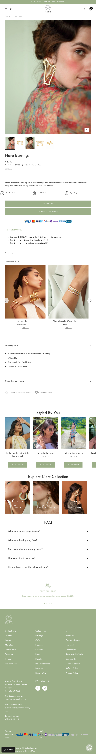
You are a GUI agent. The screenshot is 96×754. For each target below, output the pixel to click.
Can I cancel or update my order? (25, 549)
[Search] (11, 9)
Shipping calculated (23, 165)
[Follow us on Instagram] (44, 688)
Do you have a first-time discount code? (28, 567)
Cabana (8, 636)
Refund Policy (72, 668)
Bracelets (39, 650)
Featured (70, 645)
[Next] (90, 300)
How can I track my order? (21, 558)
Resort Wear (40, 673)
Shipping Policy (46, 392)
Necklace (39, 645)
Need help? (9, 253)
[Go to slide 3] (49, 603)
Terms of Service (73, 664)
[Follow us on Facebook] (37, 688)
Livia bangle (21, 321)
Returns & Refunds (74, 654)
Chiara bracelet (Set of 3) (64, 321)
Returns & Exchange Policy (20, 392)
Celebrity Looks (73, 640)
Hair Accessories (42, 664)
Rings (37, 654)
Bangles (38, 659)
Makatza (9, 645)
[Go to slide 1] (44, 603)
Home (7, 16)
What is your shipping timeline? (24, 531)
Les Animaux (10, 664)
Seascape (9, 654)
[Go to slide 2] (46, 603)
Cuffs (37, 640)
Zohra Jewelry (15, 748)
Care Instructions (14, 381)
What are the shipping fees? (22, 540)
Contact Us (71, 650)
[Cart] (89, 9)
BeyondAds (30, 751)
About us (70, 636)
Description (11, 346)
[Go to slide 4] (51, 603)
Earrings (39, 636)
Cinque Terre (10, 650)
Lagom (8, 640)
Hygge (8, 659)
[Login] (84, 9)
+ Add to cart (25, 328)
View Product (17, 464)
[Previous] (6, 300)
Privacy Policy (72, 673)
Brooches (39, 668)
